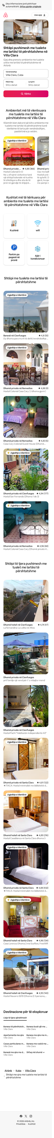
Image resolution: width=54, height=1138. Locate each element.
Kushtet (32, 1124)
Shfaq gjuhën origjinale (30, 6)
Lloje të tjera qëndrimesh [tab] (15, 1017)
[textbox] (15, 85)
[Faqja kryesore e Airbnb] (5, 14)
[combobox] (26, 75)
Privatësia (20, 1124)
